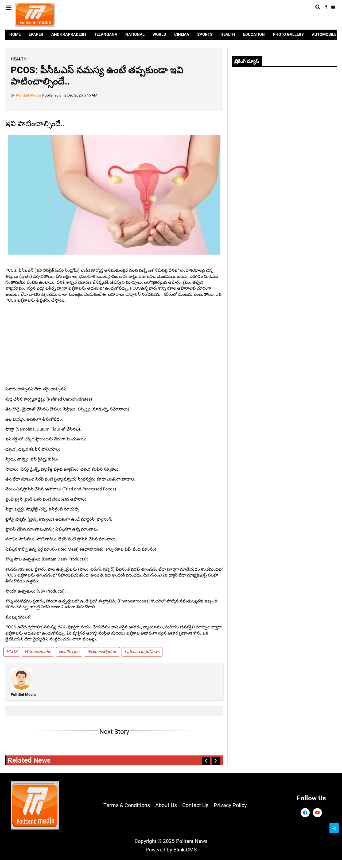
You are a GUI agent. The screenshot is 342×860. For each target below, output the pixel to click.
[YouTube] (317, 812)
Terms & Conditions (126, 805)
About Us (166, 805)
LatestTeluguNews (142, 651)
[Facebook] (305, 812)
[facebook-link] (326, 7)
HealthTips (69, 651)
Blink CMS (185, 850)
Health (18, 59)
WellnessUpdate (102, 651)
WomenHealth (38, 651)
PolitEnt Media (28, 95)
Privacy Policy (230, 805)
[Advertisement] (114, 344)
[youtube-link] (333, 7)
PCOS (11, 651)
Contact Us (195, 805)
